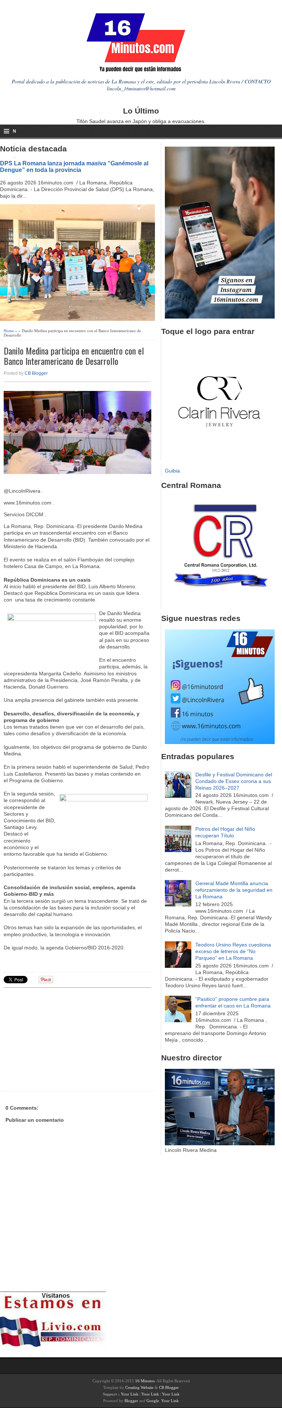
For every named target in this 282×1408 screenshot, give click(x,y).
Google (153, 1400)
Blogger (131, 1400)
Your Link (129, 1394)
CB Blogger (36, 373)
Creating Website (139, 1387)
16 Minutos (145, 1381)
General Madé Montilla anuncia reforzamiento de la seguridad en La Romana (233, 889)
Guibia (172, 471)
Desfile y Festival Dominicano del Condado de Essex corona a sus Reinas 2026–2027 (233, 781)
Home (9, 330)
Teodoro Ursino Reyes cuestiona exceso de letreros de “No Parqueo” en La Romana (233, 951)
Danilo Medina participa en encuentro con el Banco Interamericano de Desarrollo (74, 356)
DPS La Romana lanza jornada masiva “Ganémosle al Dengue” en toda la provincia (74, 166)
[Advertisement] (61, 1038)
